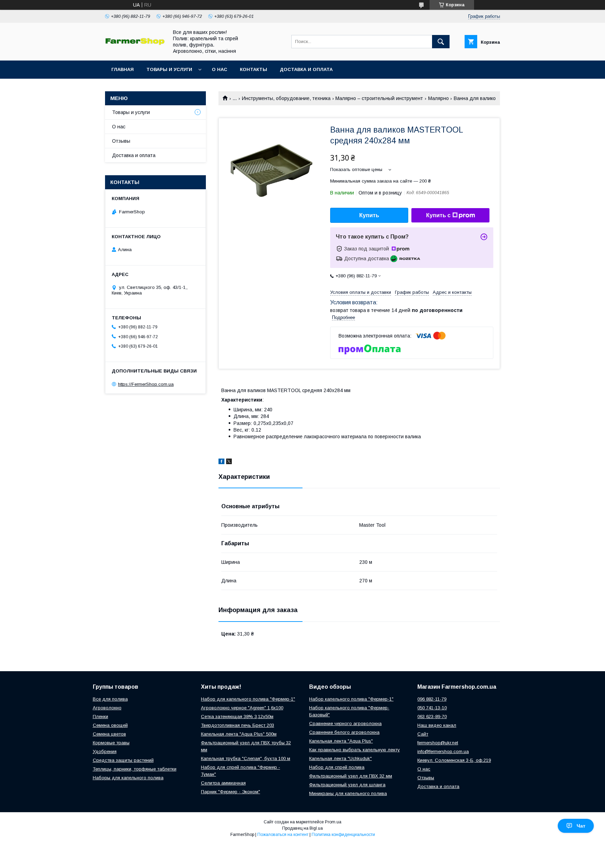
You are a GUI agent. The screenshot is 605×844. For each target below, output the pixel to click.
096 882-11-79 (431, 699)
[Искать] (441, 41)
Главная (122, 69)
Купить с (438, 215)
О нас (219, 69)
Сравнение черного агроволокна (345, 723)
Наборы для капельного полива (128, 777)
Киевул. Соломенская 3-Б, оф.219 (454, 760)
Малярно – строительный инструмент (379, 98)
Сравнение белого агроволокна (344, 732)
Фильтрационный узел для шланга (347, 784)
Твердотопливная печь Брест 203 (237, 725)
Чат (581, 826)
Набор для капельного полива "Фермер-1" (248, 699)
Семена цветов (109, 734)
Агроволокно (107, 707)
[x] (229, 462)
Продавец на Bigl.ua (302, 828)
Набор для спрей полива (336, 767)
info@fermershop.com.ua (443, 751)
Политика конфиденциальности (343, 834)
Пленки (100, 716)
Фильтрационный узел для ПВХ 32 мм (350, 776)
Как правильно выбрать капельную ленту (354, 749)
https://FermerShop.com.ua (146, 384)
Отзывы (121, 141)
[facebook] (221, 462)
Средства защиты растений (123, 760)
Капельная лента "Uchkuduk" (340, 758)
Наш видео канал (436, 725)
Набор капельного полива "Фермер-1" (351, 699)
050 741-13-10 (432, 707)
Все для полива (110, 699)
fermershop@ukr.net (437, 742)
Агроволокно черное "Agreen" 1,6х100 (242, 707)
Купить (369, 215)
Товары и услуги (169, 69)
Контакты (253, 69)
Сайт (422, 734)
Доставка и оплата (306, 69)
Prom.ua (333, 822)
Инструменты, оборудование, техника (286, 98)
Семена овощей (110, 725)
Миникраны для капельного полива (348, 793)
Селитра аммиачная (223, 783)
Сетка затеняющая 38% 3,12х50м (237, 716)
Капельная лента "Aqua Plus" (341, 741)
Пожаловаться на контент (282, 834)
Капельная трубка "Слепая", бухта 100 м (245, 758)
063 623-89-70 (432, 716)
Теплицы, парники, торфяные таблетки (134, 769)
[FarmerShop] (135, 43)
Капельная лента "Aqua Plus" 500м (239, 734)
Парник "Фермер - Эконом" (230, 791)
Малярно (438, 98)
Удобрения (105, 751)
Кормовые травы (111, 742)
